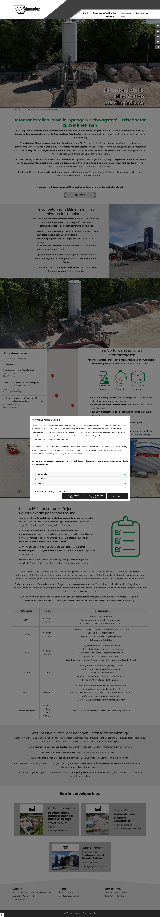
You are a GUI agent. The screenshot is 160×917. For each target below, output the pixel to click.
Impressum (61, 491)
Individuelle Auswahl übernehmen (95, 496)
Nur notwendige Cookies (73, 496)
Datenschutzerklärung (43, 491)
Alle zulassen (118, 496)
